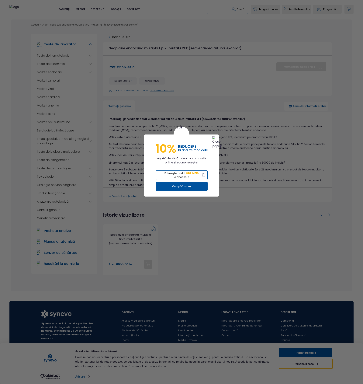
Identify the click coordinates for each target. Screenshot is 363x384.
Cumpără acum (181, 186)
